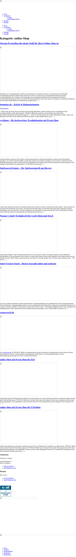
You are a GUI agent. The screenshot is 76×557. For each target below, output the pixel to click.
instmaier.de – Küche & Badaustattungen (19, 104)
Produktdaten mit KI (13, 19)
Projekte (6, 21)
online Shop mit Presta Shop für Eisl (17, 359)
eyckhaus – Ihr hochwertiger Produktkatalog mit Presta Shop (29, 120)
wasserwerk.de (7, 312)
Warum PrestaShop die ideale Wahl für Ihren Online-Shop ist (29, 43)
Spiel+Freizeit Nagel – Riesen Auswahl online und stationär (28, 263)
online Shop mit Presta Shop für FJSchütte (20, 407)
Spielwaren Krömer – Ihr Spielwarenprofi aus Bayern (25, 168)
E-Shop (9, 17)
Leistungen (7, 16)
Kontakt (6, 22)
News (5, 14)
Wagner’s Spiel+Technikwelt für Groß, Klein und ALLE (26, 216)
